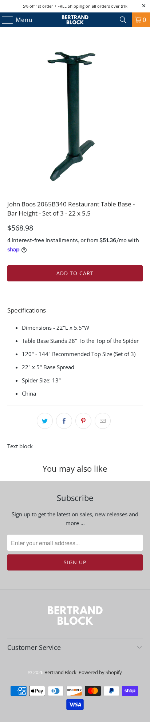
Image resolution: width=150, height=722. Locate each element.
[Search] (123, 19)
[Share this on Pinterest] (83, 421)
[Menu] (4, 19)
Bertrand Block (60, 672)
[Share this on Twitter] (45, 421)
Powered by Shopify (100, 672)
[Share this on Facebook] (64, 421)
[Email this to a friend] (103, 421)
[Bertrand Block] (75, 19)
